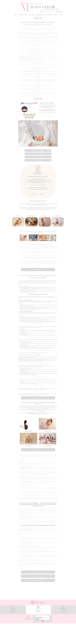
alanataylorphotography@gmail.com (38, 174)
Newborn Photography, (42, 257)
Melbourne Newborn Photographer (31, 413)
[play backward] (13, 222)
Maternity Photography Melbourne (25, 481)
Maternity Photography (50, 257)
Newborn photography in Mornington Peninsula (25, 32)
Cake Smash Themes (34, 559)
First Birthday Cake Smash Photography (26, 541)
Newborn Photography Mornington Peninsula (33, 28)
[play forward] (63, 222)
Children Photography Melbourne (25, 477)
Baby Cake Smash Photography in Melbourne (27, 537)
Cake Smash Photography (34, 257)
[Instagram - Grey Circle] (38, 18)
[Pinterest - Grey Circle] (41, 18)
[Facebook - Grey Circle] (35, 18)
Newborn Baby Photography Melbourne (26, 467)
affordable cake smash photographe (41, 550)
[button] (38, 133)
